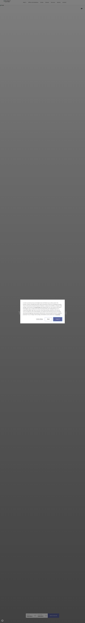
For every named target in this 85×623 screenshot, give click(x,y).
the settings (58, 314)
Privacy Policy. (38, 307)
